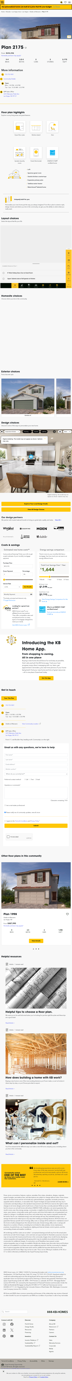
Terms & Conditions (21, 821)
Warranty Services (54, 1343)
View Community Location (30, 724)
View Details (36, 941)
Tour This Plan (9, 698)
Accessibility (33, 1361)
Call (27, 779)
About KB (52, 1324)
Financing (28, 1332)
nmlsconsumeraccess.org (56, 1272)
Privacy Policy (35, 821)
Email (38, 779)
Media (51, 1349)
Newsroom (52, 1327)
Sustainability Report (31, 1346)
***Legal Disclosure (9, 600)
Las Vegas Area (16, 11)
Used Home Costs (44, 592)
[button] (68, 399)
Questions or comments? (12, 785)
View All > (58, 520)
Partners (51, 1329)
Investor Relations (30, 1340)
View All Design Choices (36, 509)
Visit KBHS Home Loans (19, 625)
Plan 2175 (45, 11)
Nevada (8, 11)
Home (3, 11)
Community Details (10, 79)
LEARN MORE (62, 1182)
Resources (28, 1329)
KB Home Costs (43, 584)
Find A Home (29, 1324)
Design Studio (29, 1327)
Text (32, 779)
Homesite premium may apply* (11, 55)
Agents (51, 1351)
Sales (50, 1340)
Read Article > (10, 1023)
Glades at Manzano (35, 11)
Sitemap (51, 1361)
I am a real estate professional (15, 805)
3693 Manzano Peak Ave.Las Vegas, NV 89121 (11, 95)
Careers (51, 1332)
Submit (36, 825)
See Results (28, 587)
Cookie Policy (44, 1377)
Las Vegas (25, 11)
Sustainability (29, 1343)
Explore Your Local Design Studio (36, 504)
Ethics (43, 1361)
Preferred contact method (12, 779)
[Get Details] (36, 7)
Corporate (52, 1346)
